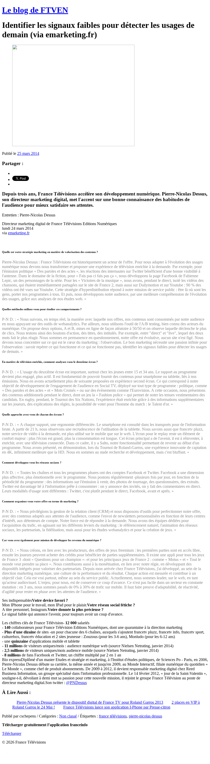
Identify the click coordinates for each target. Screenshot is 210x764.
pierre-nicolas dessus (145, 716)
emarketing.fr (18, 233)
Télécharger (11, 733)
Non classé (68, 716)
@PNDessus (76, 682)
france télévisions (113, 716)
